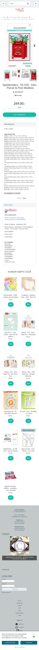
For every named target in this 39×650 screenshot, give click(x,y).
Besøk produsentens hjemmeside (14, 218)
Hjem (4, 17)
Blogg (20, 630)
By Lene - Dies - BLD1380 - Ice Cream (28, 412)
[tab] (19, 124)
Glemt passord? (6, 592)
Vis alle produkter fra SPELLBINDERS (15, 219)
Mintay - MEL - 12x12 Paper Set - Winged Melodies (28, 374)
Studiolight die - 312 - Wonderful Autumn (11, 412)
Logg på (19, 605)
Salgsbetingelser (19, 613)
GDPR (19, 615)
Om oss (19, 600)
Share (19, 198)
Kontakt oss (19, 603)
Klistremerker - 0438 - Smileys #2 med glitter (10, 296)
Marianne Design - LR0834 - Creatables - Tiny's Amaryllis (11, 488)
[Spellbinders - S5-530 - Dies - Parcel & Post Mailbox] (19, 45)
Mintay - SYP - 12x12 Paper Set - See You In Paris (10, 374)
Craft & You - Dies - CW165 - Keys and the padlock (11, 335)
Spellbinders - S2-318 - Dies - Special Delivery (10, 450)
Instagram (21, 627)
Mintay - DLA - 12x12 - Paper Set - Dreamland (28, 333)
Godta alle (29, 642)
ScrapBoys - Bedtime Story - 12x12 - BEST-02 (28, 296)
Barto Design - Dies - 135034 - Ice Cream (28, 450)
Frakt (19, 608)
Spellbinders (24, 17)
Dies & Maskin (13, 17)
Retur (19, 610)
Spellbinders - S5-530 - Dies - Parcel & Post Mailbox (18, 19)
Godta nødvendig (10, 642)
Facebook (21, 624)
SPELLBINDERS (19, 92)
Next (33, 45)
